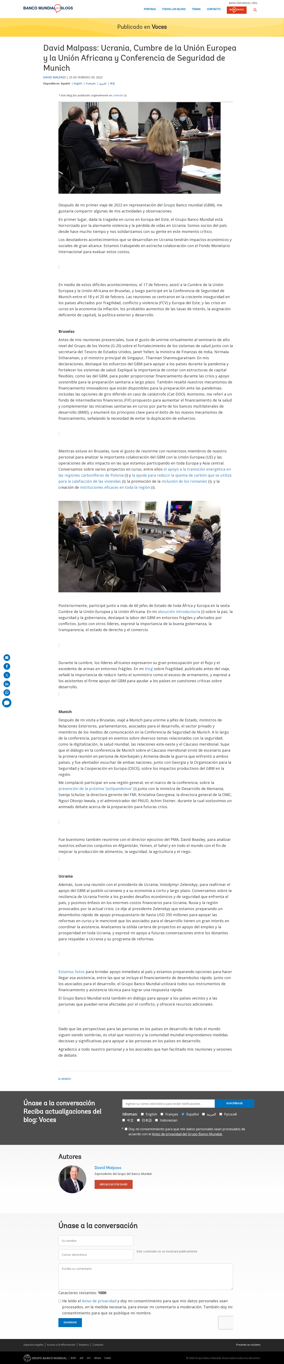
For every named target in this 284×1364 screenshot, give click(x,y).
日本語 (147, 1120)
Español (65, 83)
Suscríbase (234, 1103)
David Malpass (54, 77)
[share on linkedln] (7, 684)
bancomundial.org (243, 3)
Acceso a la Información (61, 1344)
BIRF (73, 1358)
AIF (82, 1358)
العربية (102, 83)
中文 (112, 83)
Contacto (214, 9)
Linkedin (118, 95)
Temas (196, 9)
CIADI (107, 1358)
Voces (159, 27)
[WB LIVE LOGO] (237, 10)
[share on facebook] (7, 666)
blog (149, 668)
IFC (89, 1358)
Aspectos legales (33, 1344)
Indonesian (168, 1120)
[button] (255, 10)
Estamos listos (71, 971)
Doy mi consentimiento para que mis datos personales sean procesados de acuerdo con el (186, 1131)
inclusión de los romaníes (184, 481)
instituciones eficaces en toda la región (115, 487)
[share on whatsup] (7, 692)
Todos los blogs (174, 9)
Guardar (70, 1322)
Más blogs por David (113, 1184)
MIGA (97, 1358)
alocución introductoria (179, 611)
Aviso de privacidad (99, 1300)
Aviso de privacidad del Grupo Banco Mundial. (187, 1134)
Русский (230, 1114)
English (78, 83)
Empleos (84, 1344)
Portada (150, 9)
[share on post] (7, 675)
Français (91, 83)
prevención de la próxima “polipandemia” (95, 788)
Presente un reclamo (248, 1344)
